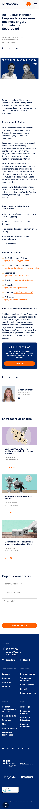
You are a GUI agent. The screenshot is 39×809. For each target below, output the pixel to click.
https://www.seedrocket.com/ (15, 275)
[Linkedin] (13, 749)
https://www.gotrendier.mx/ (14, 300)
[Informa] (11, 779)
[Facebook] (29, 749)
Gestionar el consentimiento (5, 805)
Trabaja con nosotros (25, 679)
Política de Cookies (25, 712)
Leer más (8, 467)
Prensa (23, 689)
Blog (4, 724)
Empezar (6, 674)
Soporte (6, 686)
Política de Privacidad (25, 718)
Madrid (26, 660)
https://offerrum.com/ (23, 292)
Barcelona (10, 660)
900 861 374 (12, 649)
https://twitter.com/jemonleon (15, 261)
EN (8, 748)
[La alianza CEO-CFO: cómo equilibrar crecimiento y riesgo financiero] (19, 436)
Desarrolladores (28, 693)
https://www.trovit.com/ (22, 280)
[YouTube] (24, 749)
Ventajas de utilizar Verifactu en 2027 (18, 497)
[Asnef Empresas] (28, 765)
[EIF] (11, 765)
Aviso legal (25, 707)
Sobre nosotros (27, 674)
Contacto (6, 682)
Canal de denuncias (25, 725)
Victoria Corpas (25, 389)
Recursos (19, 363)
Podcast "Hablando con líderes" (13, 37)
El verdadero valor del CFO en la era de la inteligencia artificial (19, 543)
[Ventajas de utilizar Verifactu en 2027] (19, 483)
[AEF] (28, 779)
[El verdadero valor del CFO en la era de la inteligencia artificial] (19, 529)
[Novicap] (10, 4)
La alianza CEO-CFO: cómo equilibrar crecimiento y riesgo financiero (19, 451)
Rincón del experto (11, 457)
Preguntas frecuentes (7, 733)
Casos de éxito (9, 716)
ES (3, 748)
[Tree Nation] (11, 791)
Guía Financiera (9, 728)
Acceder (6, 678)
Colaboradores (27, 685)
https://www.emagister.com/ (15, 288)
